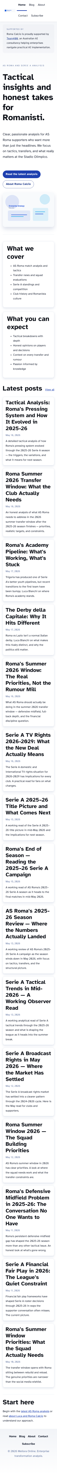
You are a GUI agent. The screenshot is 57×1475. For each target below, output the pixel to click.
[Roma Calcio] (10, 11)
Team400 (12, 38)
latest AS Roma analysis (35, 1411)
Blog (31, 5)
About (41, 5)
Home (22, 5)
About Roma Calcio (18, 184)
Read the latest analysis (22, 174)
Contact (23, 15)
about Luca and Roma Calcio (26, 1416)
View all (49, 389)
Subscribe (37, 15)
